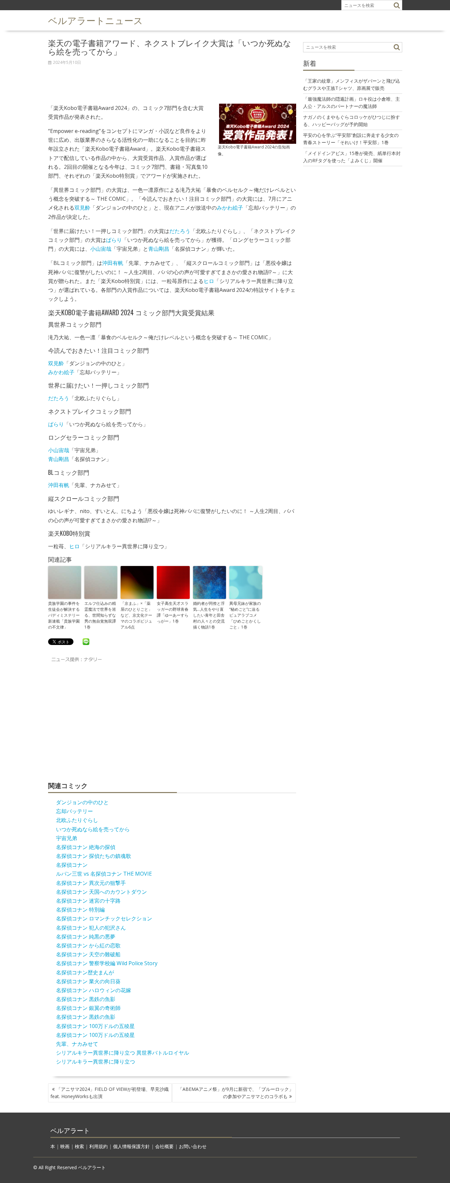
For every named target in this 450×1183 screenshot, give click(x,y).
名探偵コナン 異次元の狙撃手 (91, 883)
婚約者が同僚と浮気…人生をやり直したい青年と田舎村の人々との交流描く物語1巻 (209, 615)
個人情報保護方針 (131, 1146)
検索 (79, 1146)
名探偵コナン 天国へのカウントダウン (101, 891)
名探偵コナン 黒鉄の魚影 (85, 999)
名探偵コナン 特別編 (80, 909)
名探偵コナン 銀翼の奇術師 (88, 1008)
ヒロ (209, 281)
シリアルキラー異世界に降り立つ (95, 1061)
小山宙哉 (100, 248)
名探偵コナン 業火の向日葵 (88, 981)
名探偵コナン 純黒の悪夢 (85, 936)
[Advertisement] (172, 81)
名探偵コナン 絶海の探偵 (85, 847)
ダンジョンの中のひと (82, 802)
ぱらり (114, 240)
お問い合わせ (193, 1146)
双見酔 (82, 207)
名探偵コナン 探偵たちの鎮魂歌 (93, 856)
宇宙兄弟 (66, 838)
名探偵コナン (72, 864)
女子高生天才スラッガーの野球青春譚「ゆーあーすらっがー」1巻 (172, 612)
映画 (65, 1146)
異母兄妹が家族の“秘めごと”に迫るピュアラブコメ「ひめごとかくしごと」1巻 (245, 615)
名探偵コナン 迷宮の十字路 (88, 900)
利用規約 (98, 1146)
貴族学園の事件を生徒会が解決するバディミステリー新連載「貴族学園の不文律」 (64, 615)
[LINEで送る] (86, 641)
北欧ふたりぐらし (77, 820)
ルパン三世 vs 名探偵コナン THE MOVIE (104, 873)
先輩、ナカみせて (77, 1043)
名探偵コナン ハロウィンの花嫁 (93, 990)
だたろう (179, 231)
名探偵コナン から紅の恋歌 (88, 945)
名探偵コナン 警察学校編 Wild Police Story (106, 963)
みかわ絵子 (230, 207)
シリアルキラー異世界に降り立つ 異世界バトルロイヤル (122, 1052)
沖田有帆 (112, 263)
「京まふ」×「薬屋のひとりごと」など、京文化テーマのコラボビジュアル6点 (136, 615)
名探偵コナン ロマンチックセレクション (104, 918)
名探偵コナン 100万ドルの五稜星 (95, 1026)
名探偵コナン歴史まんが (85, 972)
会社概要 (164, 1146)
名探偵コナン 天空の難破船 (88, 954)
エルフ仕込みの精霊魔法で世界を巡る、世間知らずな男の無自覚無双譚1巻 (100, 615)
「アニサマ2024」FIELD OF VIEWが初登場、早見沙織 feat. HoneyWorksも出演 (109, 1092)
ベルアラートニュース (95, 20)
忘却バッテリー (74, 811)
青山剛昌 (158, 248)
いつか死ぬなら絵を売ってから (93, 829)
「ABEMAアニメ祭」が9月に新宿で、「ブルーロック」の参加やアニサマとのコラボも (236, 1092)
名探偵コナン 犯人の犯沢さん (91, 927)
